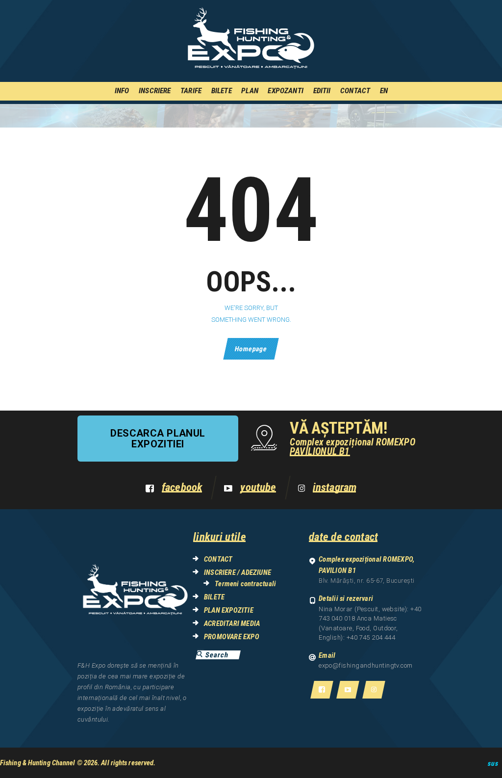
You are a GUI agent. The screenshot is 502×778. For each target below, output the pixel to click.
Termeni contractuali (245, 583)
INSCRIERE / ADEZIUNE (237, 572)
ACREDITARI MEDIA (232, 623)
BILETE (214, 597)
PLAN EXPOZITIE (228, 610)
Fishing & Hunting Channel (37, 762)
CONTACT (218, 559)
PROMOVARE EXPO (231, 636)
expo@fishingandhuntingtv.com (366, 665)
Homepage (251, 349)
